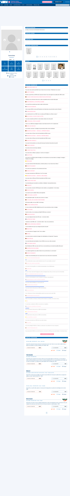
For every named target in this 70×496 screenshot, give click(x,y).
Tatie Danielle (29, 355)
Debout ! (28, 371)
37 (13, 59)
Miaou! (10, 59)
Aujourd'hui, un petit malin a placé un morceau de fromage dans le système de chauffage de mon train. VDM (46, 389)
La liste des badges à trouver (47, 334)
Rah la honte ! (29, 398)
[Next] (56, 57)
